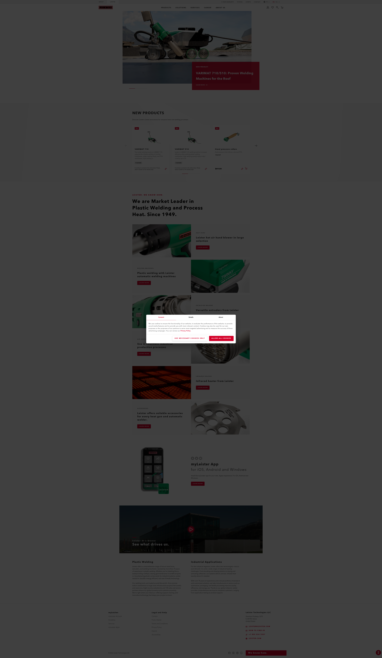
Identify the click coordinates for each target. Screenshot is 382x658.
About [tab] (221, 317)
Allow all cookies (221, 338)
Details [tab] (191, 317)
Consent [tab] (161, 317)
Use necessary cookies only (190, 338)
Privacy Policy (186, 330)
